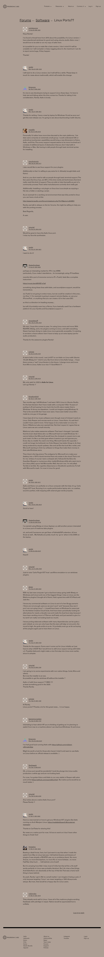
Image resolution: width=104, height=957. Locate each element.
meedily (32, 130)
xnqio (31, 480)
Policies (46, 948)
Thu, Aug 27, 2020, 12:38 (35, 667)
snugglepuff (33, 321)
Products (47, 6)
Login (85, 936)
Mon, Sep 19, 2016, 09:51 (35, 111)
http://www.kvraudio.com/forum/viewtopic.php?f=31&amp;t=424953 (48, 201)
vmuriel (31, 227)
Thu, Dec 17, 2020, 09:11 (35, 767)
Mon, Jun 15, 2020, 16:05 (35, 569)
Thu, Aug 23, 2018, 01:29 (35, 229)
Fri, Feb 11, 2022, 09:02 (34, 816)
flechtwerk (33, 765)
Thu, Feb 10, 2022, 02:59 (35, 796)
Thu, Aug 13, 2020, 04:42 (35, 589)
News (45, 940)
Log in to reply (78, 913)
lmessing (32, 847)
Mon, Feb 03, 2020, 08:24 (35, 504)
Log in (90, 6)
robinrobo (32, 894)
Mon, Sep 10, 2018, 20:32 (35, 322)
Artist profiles (48, 938)
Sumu (25, 944)
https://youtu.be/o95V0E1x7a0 (34, 283)
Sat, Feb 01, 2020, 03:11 (35, 482)
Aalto (25, 936)
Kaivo (25, 940)
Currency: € (80, 6)
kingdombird (33, 397)
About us (71, 6)
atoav (31, 587)
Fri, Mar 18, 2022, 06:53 (35, 849)
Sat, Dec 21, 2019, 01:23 (35, 378)
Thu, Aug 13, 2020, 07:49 (35, 642)
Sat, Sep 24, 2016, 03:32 (35, 131)
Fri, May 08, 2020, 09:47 (35, 551)
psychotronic (34, 161)
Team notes (47, 942)
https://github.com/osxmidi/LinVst (44, 780)
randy (31, 67)
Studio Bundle (27, 946)
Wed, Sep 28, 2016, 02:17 (35, 163)
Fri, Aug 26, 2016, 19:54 (34, 30)
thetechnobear (34, 265)
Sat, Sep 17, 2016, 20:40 (34, 89)
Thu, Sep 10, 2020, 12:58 (35, 701)
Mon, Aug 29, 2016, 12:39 (35, 69)
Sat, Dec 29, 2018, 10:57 (35, 354)
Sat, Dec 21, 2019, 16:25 (35, 398)
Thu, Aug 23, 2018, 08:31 (35, 249)
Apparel (25, 948)
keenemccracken (35, 719)
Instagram (67, 936)
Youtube (66, 938)
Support (46, 946)
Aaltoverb (26, 938)
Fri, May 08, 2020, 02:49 (35, 522)
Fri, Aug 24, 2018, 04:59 (35, 267)
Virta (24, 942)
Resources (59, 6)
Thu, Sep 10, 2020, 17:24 (35, 721)
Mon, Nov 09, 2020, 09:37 (35, 741)
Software (43, 20)
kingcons (32, 87)
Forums (25, 20)
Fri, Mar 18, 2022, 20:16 (35, 895)
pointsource (33, 28)
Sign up (98, 6)
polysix (31, 352)
